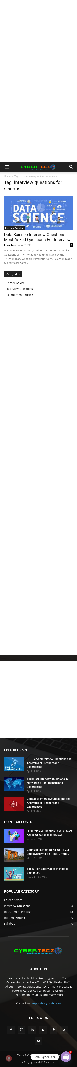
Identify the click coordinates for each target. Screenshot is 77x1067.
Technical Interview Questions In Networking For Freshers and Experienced (47, 782)
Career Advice (15, 283)
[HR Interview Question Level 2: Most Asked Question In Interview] (14, 836)
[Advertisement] (38, 40)
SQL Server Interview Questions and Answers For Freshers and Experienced (49, 762)
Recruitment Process (20, 295)
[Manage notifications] (9, 1058)
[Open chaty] (66, 1056)
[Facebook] (11, 1030)
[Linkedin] (32, 1030)
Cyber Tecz (10, 244)
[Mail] (43, 1030)
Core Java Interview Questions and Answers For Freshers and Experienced (48, 802)
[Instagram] (21, 1030)
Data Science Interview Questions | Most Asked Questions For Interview (37, 237)
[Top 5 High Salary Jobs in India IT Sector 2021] (14, 874)
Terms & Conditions (28, 1055)
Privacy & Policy (51, 1055)
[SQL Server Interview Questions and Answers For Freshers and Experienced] (14, 764)
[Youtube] (38, 1041)
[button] (6, 167)
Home (7, 176)
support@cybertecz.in (46, 1003)
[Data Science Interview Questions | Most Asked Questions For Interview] (38, 213)
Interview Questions (14, 228)
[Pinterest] (53, 1030)
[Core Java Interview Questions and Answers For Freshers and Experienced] (14, 804)
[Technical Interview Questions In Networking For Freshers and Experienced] (14, 784)
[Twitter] (64, 1030)
